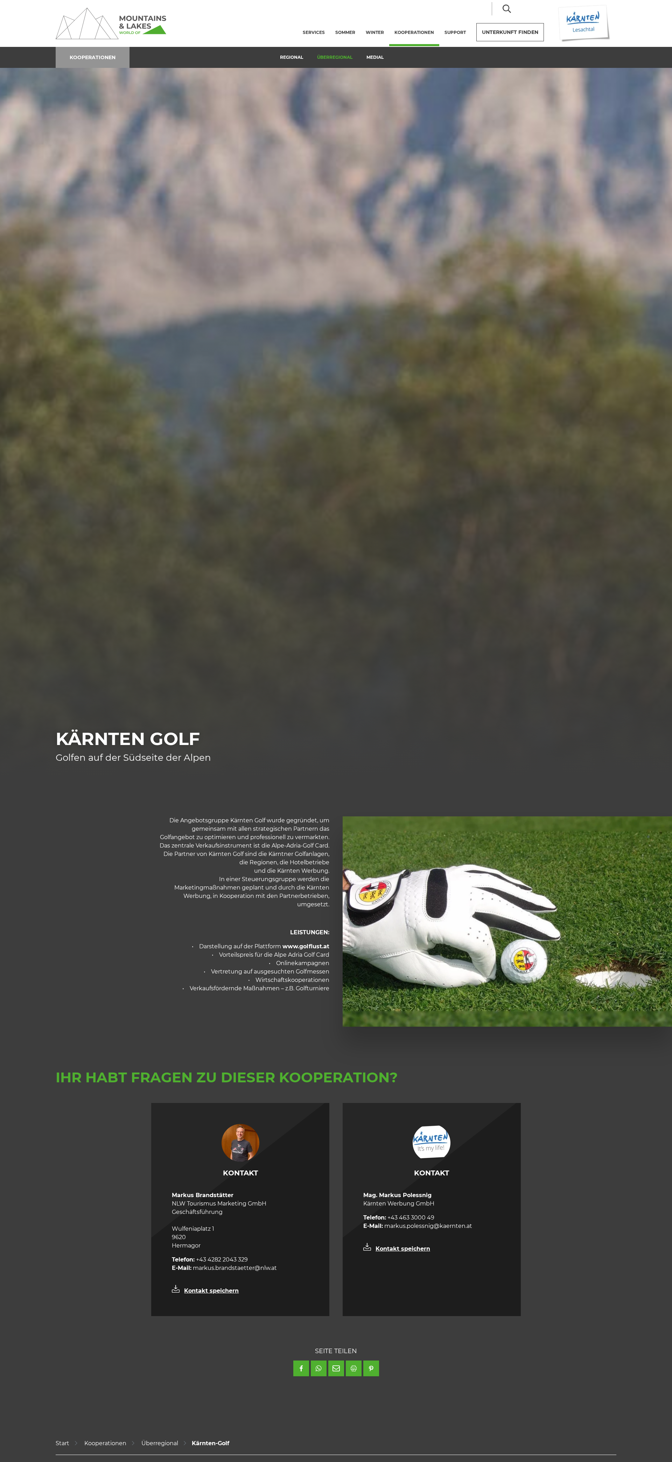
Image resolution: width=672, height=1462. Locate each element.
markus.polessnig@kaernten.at (417, 1226)
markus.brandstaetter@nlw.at (224, 1268)
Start (62, 1443)
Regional (291, 57)
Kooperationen (416, 32)
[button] (301, 1368)
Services (314, 32)
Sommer (345, 32)
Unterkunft (510, 32)
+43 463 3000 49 (398, 1217)
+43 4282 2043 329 (210, 1259)
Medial (375, 57)
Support (455, 32)
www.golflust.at (305, 946)
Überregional (334, 57)
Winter (375, 32)
